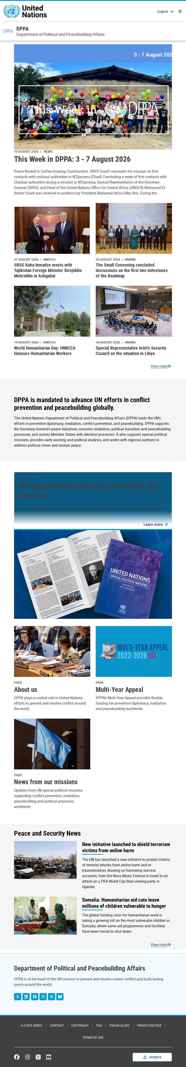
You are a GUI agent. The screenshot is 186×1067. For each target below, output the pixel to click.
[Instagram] (43, 996)
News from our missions (46, 782)
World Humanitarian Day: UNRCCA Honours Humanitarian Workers (45, 350)
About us (25, 689)
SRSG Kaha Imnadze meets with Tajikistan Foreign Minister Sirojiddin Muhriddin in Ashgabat (48, 270)
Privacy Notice (149, 1025)
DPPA (22, 28)
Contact (57, 1025)
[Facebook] (34, 996)
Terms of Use (93, 1037)
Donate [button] (155, 1057)
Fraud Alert (120, 1025)
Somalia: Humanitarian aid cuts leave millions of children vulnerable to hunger (124, 903)
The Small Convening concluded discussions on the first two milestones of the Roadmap (132, 270)
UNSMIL (130, 259)
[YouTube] (48, 1057)
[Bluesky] (60, 996)
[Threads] (51, 996)
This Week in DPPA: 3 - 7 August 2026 (72, 159)
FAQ (99, 1025)
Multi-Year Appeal (119, 689)
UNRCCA (49, 259)
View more (159, 366)
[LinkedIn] (26, 996)
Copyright (80, 1025)
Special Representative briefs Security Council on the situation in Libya (131, 350)
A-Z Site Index (31, 1025)
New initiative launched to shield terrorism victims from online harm (126, 847)
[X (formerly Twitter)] (38, 1057)
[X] (17, 996)
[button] (156, 524)
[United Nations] (25, 11)
